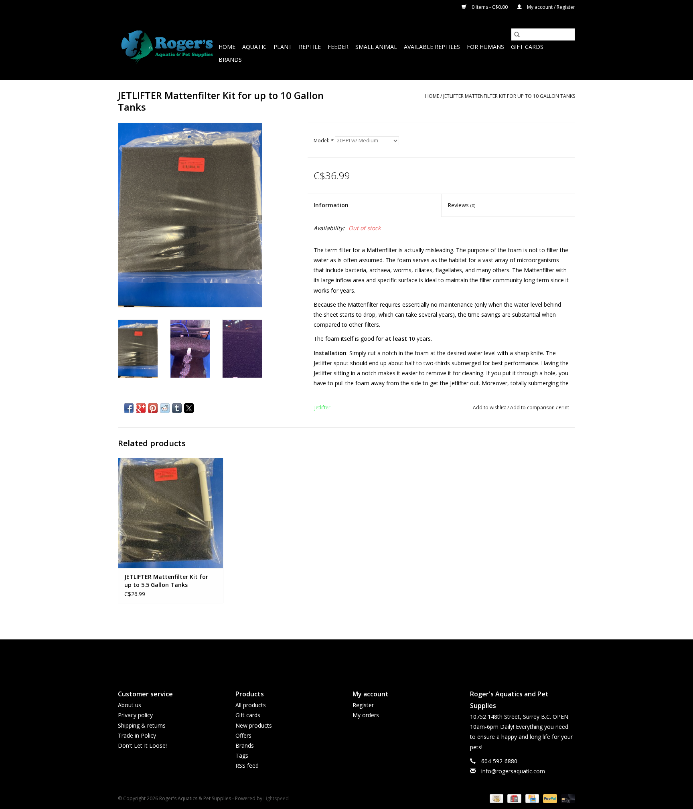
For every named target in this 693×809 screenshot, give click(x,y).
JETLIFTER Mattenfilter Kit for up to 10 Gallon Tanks (509, 96)
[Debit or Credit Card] (566, 798)
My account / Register (550, 7)
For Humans (485, 47)
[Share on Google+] (141, 408)
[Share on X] (189, 408)
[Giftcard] (513, 798)
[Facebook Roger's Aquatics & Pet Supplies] (332, 657)
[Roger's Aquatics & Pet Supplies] (167, 47)
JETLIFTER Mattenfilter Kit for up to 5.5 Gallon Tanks (166, 581)
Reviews (461, 205)
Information (331, 205)
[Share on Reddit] (165, 408)
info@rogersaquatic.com (513, 771)
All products (250, 705)
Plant (283, 47)
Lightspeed (276, 798)
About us (129, 705)
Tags (241, 755)
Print (564, 407)
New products (253, 725)
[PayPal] (549, 798)
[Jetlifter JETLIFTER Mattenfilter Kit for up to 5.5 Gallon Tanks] (170, 513)
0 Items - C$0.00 (489, 7)
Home (227, 47)
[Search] (517, 34)
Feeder (338, 47)
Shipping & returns (142, 725)
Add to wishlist (490, 407)
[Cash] (496, 798)
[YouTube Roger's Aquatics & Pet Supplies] (346, 657)
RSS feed (247, 765)
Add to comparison (533, 407)
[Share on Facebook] (129, 408)
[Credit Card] (531, 798)
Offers (243, 735)
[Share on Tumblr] (177, 408)
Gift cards (527, 47)
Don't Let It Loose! (142, 745)
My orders (366, 715)
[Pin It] (153, 408)
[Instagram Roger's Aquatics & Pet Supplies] (361, 657)
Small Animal (376, 47)
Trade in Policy (137, 735)
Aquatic (254, 47)
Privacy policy (135, 715)
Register (363, 705)
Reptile (310, 47)
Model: (323, 140)
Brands (230, 59)
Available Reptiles (432, 47)
